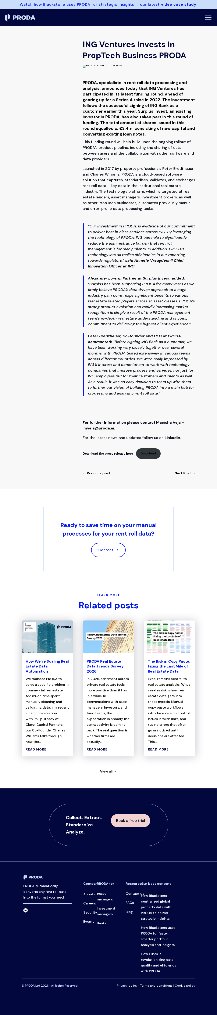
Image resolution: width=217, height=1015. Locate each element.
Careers (89, 903)
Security (90, 912)
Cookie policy (185, 985)
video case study (178, 4)
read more (36, 749)
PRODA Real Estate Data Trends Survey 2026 (105, 666)
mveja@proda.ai (98, 428)
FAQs (130, 902)
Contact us (108, 550)
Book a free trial (130, 820)
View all (106, 771)
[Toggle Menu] (208, 17)
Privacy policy (128, 985)
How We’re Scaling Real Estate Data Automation (47, 666)
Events (88, 921)
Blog (129, 912)
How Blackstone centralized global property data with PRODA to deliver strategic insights (156, 907)
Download (148, 453)
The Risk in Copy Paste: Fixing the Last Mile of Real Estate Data (169, 666)
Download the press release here (108, 453)
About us (90, 894)
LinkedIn (172, 437)
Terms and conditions (156, 985)
